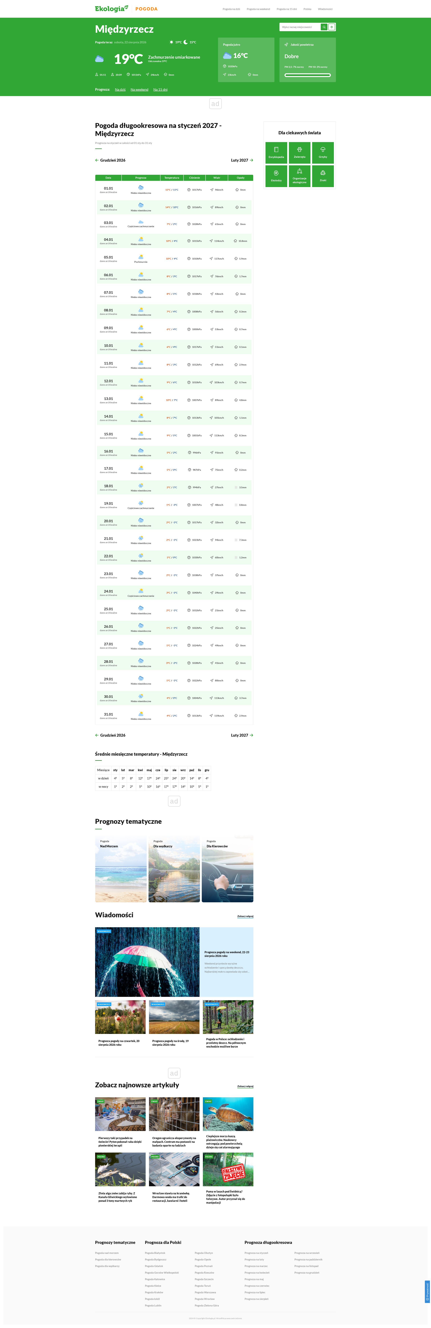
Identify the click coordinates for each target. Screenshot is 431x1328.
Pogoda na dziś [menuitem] (231, 8)
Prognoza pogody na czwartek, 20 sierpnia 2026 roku (118, 1042)
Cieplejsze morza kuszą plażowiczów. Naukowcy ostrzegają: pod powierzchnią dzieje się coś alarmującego (224, 1142)
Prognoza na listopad (306, 1266)
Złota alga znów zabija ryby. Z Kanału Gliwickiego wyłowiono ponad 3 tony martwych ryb (117, 1197)
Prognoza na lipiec (255, 1292)
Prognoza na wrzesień (307, 1253)
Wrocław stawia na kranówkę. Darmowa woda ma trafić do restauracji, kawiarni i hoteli (171, 1197)
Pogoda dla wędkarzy (107, 1266)
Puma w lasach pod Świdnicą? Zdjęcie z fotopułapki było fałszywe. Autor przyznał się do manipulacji (225, 1197)
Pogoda (147, 8)
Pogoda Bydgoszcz (155, 1259)
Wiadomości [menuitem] (325, 8)
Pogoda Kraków (154, 1292)
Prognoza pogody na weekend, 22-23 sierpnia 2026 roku (227, 953)
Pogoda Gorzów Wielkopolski (162, 1272)
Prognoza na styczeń (256, 1253)
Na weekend (139, 89)
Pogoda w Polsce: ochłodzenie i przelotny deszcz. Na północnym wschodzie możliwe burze (226, 1042)
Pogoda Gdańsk (154, 1266)
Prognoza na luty (254, 1259)
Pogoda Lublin (153, 1305)
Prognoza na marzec (256, 1266)
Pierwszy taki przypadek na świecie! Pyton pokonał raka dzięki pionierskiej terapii (120, 1141)
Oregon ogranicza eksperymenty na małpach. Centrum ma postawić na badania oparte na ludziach (174, 1141)
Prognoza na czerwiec (257, 1286)
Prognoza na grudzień (306, 1272)
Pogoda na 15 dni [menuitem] (287, 8)
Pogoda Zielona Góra (207, 1305)
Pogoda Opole (203, 1259)
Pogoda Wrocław (205, 1299)
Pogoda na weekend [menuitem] (258, 8)
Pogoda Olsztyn (204, 1253)
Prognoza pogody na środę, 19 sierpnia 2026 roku (170, 1042)
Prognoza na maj (254, 1279)
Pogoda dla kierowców (108, 1259)
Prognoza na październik (308, 1259)
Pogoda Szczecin (204, 1279)
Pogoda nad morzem (107, 1253)
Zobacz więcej (245, 916)
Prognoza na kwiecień (257, 1272)
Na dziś (120, 89)
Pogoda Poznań (204, 1266)
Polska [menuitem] (307, 8)
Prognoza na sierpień (257, 1299)
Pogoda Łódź (152, 1299)
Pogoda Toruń (203, 1286)
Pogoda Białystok (155, 1253)
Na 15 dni (160, 89)
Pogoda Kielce (153, 1286)
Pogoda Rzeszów (204, 1272)
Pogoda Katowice (155, 1279)
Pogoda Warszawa (205, 1292)
